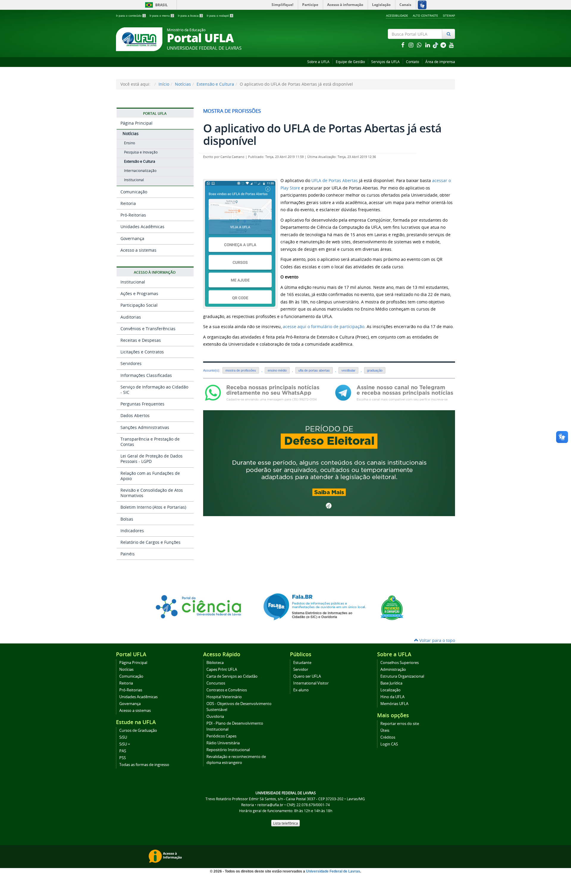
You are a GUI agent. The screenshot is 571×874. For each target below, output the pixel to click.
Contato (412, 61)
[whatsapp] (420, 45)
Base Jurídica (391, 683)
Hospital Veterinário (224, 696)
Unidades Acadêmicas (142, 226)
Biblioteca (215, 662)
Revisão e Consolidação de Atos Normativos (151, 492)
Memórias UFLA (394, 703)
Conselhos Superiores (399, 662)
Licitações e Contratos (142, 352)
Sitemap (449, 15)
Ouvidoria (215, 716)
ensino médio (277, 370)
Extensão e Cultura (215, 84)
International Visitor (311, 683)
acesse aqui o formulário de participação (323, 326)
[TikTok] (436, 45)
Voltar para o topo (436, 640)
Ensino (129, 142)
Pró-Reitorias (133, 215)
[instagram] (411, 45)
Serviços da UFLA (385, 61)
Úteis (384, 730)
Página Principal (136, 123)
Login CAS (389, 744)
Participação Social (139, 305)
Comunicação (133, 192)
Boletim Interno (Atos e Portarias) (153, 507)
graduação (374, 370)
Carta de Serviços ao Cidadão (232, 676)
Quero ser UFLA (307, 676)
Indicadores (132, 530)
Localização (390, 690)
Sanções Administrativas (144, 427)
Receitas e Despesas (140, 340)
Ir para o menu (161, 15)
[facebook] (403, 45)
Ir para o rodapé (220, 15)
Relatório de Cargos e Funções (150, 542)
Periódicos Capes (221, 736)
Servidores (131, 363)
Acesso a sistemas (138, 250)
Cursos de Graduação (138, 730)
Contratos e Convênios (226, 690)
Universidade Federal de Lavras (333, 871)
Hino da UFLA (392, 696)
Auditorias (130, 317)
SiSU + (124, 744)
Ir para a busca (190, 15)
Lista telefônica (285, 823)
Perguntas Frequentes (142, 404)
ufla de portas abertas (314, 370)
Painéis (127, 554)
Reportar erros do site (399, 723)
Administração (393, 669)
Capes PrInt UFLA (221, 669)
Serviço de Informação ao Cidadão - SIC (154, 389)
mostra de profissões (240, 370)
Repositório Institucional (228, 749)
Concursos (215, 683)
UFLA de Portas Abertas (334, 180)
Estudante (302, 662)
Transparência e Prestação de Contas (150, 441)
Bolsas (126, 519)
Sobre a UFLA (318, 61)
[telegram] (444, 45)
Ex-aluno (301, 690)
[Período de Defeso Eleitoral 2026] (329, 463)
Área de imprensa (440, 61)
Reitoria (128, 203)
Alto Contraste (425, 15)
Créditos (387, 737)
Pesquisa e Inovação (141, 152)
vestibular (348, 370)
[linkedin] (428, 45)
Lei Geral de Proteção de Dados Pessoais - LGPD (151, 458)
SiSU (123, 737)
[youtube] (451, 45)
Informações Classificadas (146, 375)
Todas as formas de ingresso (144, 764)
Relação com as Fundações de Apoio (150, 475)
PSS (122, 757)
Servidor (300, 669)
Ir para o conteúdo (130, 15)
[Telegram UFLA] (394, 392)
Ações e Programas (139, 293)
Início (164, 84)
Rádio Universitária (223, 742)
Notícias (183, 84)
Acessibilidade (397, 15)
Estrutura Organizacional (402, 676)
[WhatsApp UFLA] (264, 392)
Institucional (134, 179)
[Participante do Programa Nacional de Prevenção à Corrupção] (392, 607)
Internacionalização (140, 170)
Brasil (155, 4)
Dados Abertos (135, 415)
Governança (132, 238)
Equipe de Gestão (350, 61)
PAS (122, 751)
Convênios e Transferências (147, 328)
